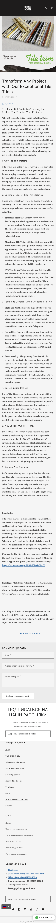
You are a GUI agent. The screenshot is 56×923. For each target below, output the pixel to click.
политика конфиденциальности (19, 835)
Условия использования (16, 854)
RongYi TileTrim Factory (30, 922)
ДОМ (7, 749)
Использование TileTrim (16, 799)
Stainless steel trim (14, 768)
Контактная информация (16, 829)
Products (9, 787)
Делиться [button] (9, 103)
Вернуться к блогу (30, 633)
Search (8, 805)
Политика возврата (13, 841)
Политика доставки (14, 847)
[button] (3, 8)
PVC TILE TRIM (13, 756)
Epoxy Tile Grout (13, 780)
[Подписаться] (47, 734)
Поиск (8, 823)
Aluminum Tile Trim (15, 762)
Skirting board (12, 774)
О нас (7, 793)
